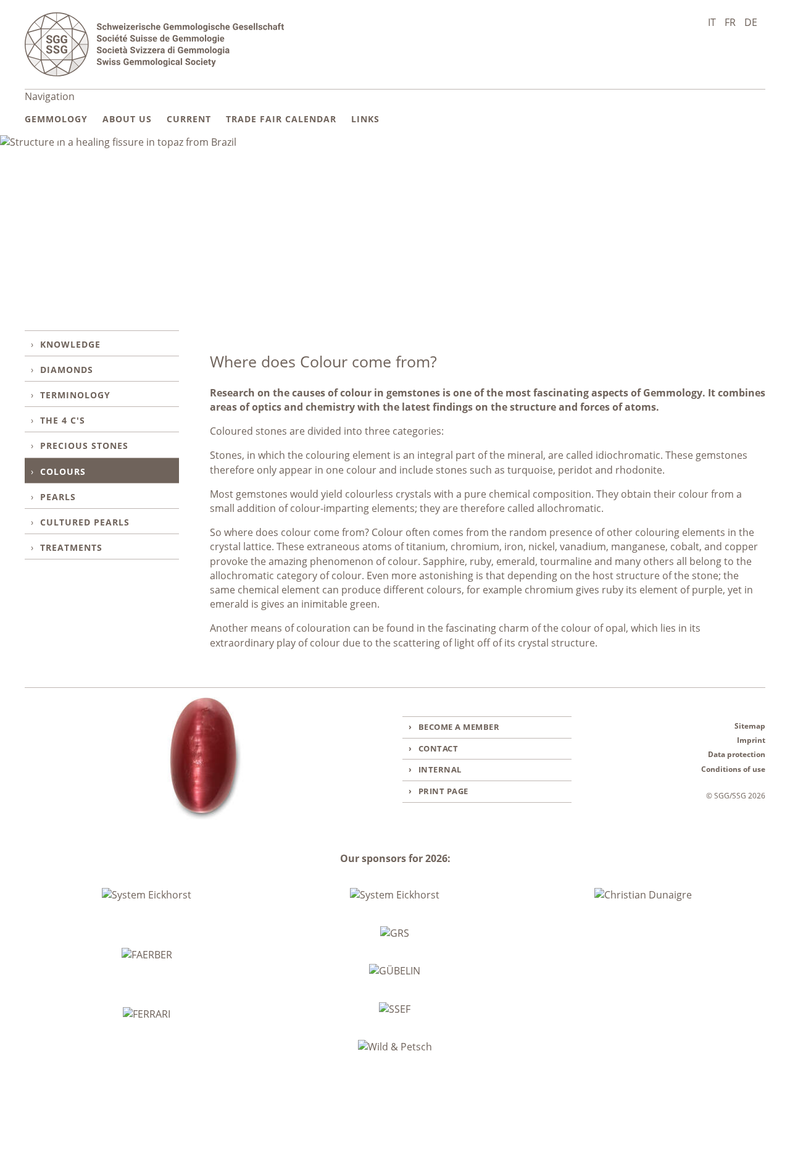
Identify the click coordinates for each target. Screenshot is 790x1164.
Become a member (459, 726)
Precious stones (84, 445)
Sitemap (749, 726)
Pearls (58, 497)
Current (189, 119)
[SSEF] (394, 1009)
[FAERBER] (147, 955)
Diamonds (66, 369)
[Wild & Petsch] (395, 1047)
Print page (443, 791)
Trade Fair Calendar (281, 119)
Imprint (751, 740)
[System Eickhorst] (146, 895)
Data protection (736, 754)
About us (127, 119)
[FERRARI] (146, 1014)
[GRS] (394, 933)
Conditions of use (733, 769)
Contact (438, 748)
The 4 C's (62, 420)
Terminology (75, 395)
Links (365, 119)
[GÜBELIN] (394, 971)
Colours (63, 471)
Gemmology (56, 119)
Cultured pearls (85, 522)
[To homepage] (154, 44)
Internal (440, 769)
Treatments (71, 547)
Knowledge (70, 344)
